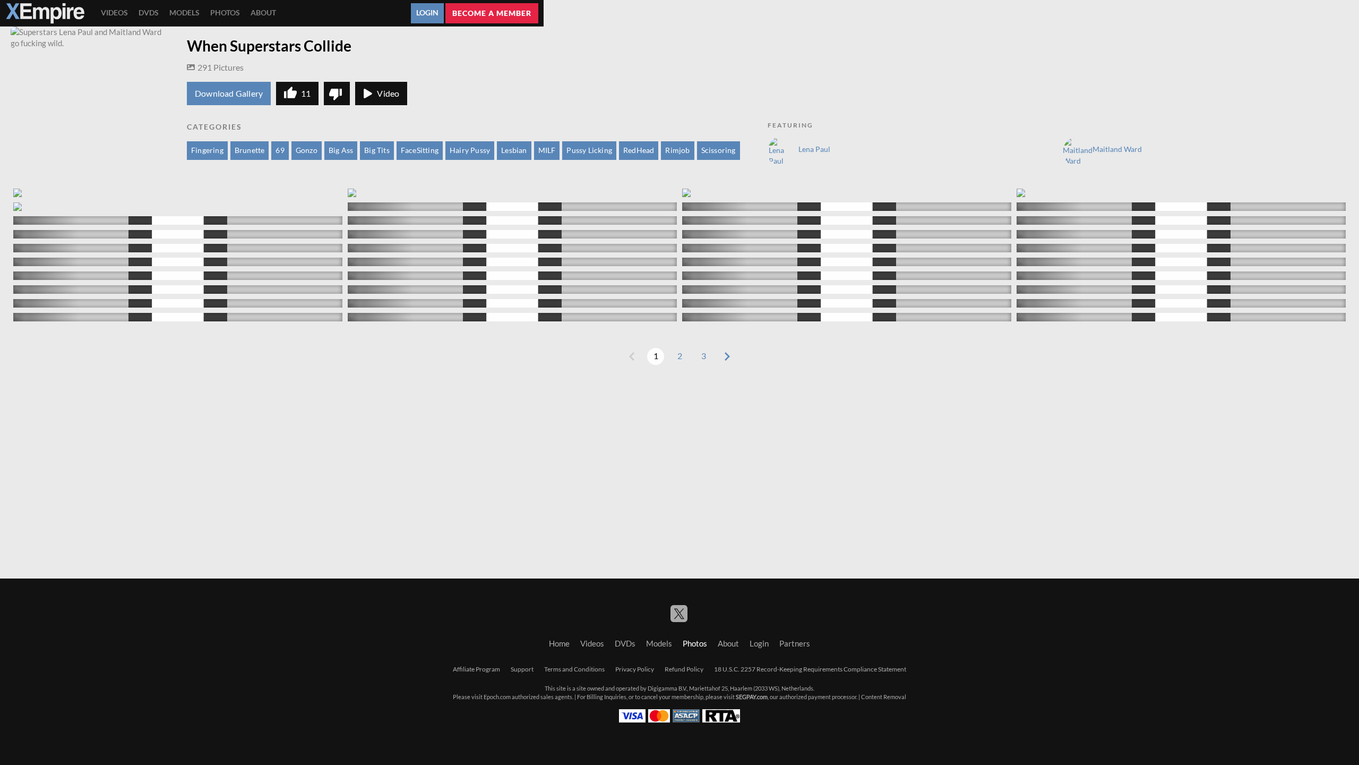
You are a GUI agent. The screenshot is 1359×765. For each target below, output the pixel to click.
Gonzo (306, 150)
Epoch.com (497, 697)
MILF (547, 150)
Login (427, 12)
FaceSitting (419, 150)
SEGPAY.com (752, 697)
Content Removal (883, 697)
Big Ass (341, 150)
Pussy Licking (589, 150)
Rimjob (677, 150)
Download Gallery (229, 93)
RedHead (638, 150)
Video (388, 93)
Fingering (207, 150)
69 (280, 150)
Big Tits (377, 150)
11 (306, 93)
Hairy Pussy (470, 150)
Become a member (491, 13)
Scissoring (718, 150)
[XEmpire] (45, 13)
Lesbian (514, 150)
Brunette (250, 150)
